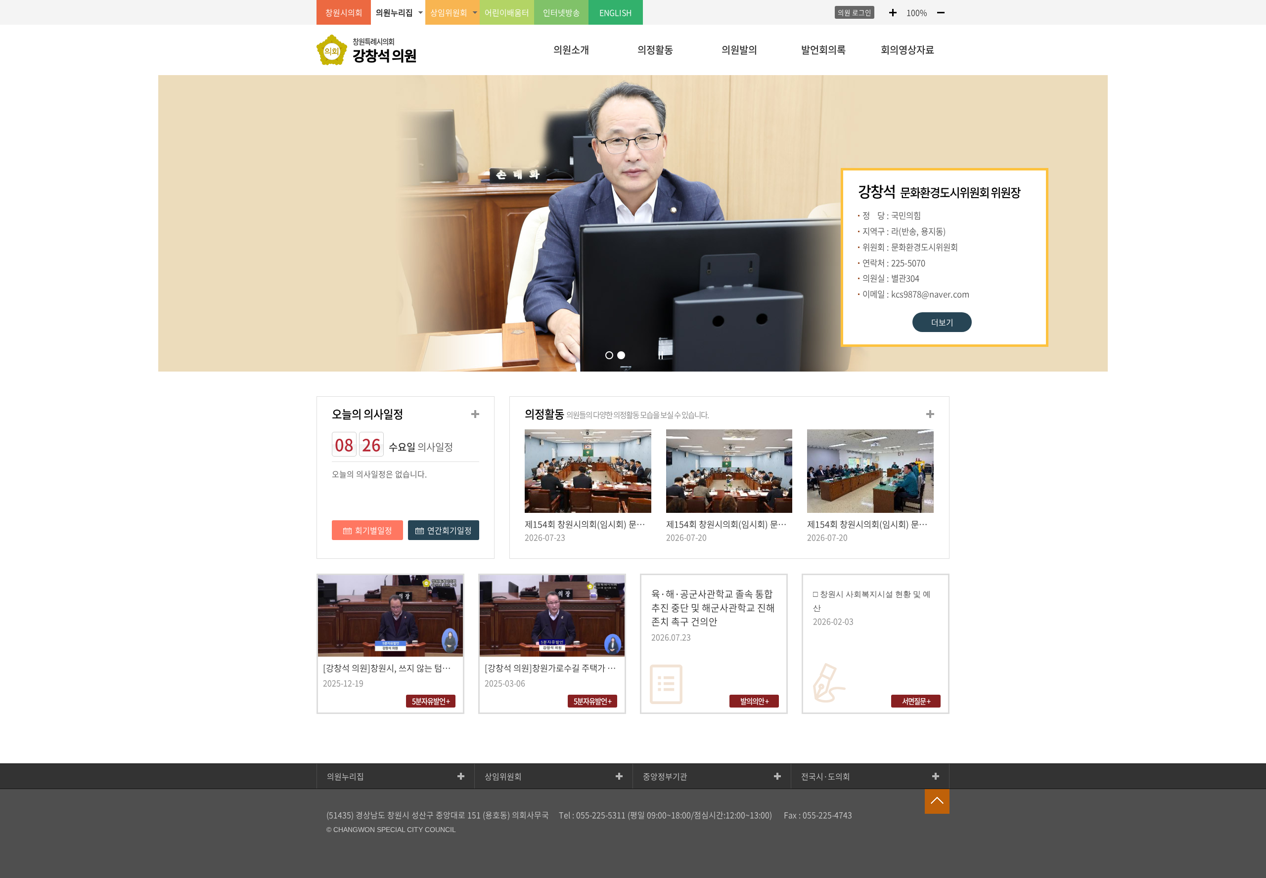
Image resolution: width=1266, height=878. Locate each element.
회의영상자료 (907, 49)
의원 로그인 (854, 12)
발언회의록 (823, 49)
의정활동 (655, 49)
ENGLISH (615, 12)
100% (916, 12)
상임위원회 (503, 776)
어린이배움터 (507, 12)
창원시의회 (343, 12)
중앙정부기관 (665, 776)
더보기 (942, 322)
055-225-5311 (601, 815)
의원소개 (571, 49)
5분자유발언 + (431, 701)
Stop (662, 355)
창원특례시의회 (384, 51)
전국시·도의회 (825, 776)
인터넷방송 (561, 12)
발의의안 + (754, 701)
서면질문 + (916, 701)
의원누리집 (345, 776)
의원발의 (739, 49)
